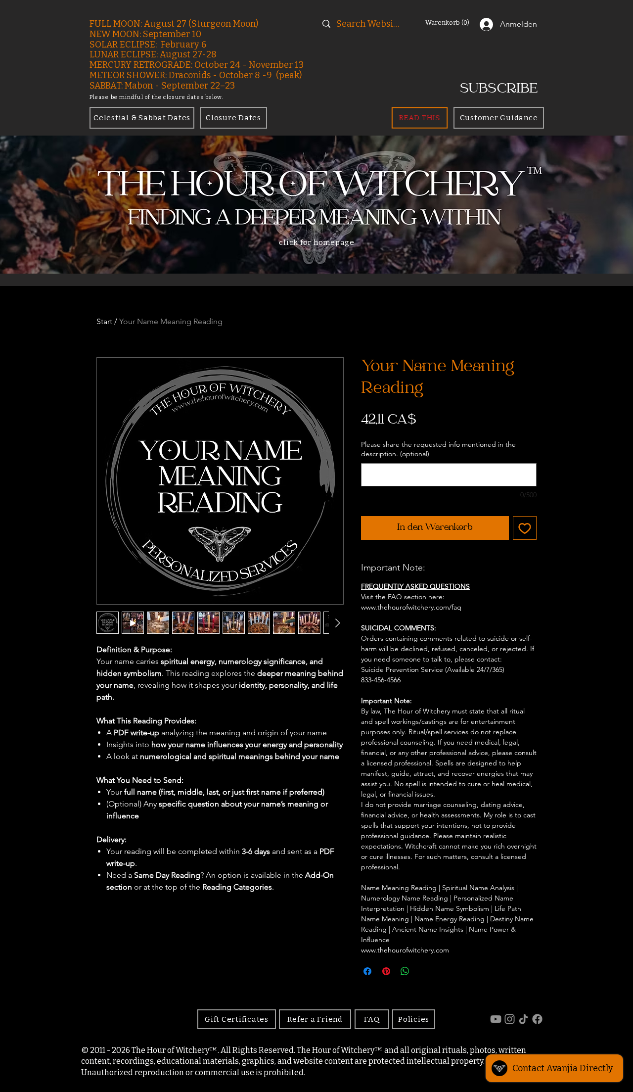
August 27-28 (188, 54)
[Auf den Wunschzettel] (525, 528)
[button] (449, 22)
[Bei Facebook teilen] (367, 971)
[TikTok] (523, 1019)
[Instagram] (509, 1019)
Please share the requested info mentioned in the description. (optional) (438, 449)
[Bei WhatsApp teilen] (405, 971)
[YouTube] (495, 1019)
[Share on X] (424, 971)
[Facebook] (537, 1019)
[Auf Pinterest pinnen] (386, 971)
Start (104, 321)
